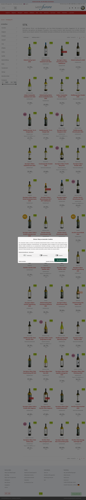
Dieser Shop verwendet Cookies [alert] (43, 239)
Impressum (31, 252)
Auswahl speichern (50, 261)
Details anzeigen (22, 261)
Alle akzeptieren (60, 260)
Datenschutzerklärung (23, 252)
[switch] (24, 255)
